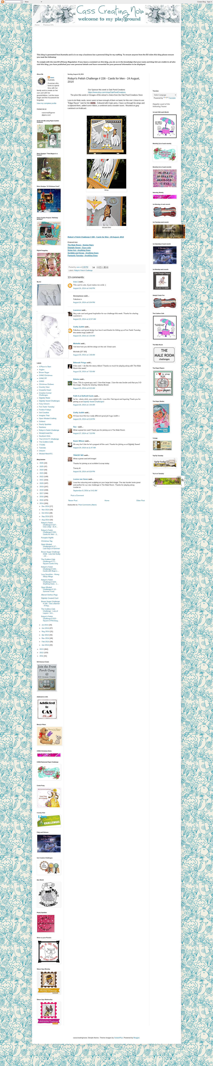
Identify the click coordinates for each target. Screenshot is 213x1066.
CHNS (41, 381)
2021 (42, 480)
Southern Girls (44, 436)
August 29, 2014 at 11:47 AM (84, 448)
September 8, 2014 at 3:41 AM (85, 491)
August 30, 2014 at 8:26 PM (84, 471)
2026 (42, 463)
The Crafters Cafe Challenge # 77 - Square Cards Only (49, 561)
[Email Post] (93, 267)
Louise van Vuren (80, 479)
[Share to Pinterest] (107, 267)
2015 (42, 500)
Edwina (76, 379)
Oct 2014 (45, 513)
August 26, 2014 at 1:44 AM (84, 405)
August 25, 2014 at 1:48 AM (84, 355)
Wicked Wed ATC (46, 454)
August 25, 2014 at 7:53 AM (84, 372)
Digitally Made (44, 398)
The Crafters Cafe (46, 442)
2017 (42, 493)
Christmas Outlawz (46, 384)
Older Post (140, 500)
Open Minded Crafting (47, 418)
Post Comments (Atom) (87, 505)
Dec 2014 (46, 506)
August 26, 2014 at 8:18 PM (84, 419)
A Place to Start (45, 367)
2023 (42, 473)
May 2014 (46, 631)
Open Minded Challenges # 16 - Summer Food (49, 589)
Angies (41, 370)
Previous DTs (48, 25)
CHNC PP (43, 378)
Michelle (76, 343)
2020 (42, 483)
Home (37, 25)
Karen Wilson (78, 441)
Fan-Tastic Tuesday (46, 407)
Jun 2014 (45, 628)
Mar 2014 (46, 638)
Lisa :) (76, 282)
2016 (42, 497)
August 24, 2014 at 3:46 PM (84, 288)
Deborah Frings (79, 363)
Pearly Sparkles (45, 424)
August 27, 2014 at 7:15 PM (84, 433)
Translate (172, 98)
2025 (42, 466)
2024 (42, 470)
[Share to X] (102, 267)
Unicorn (42, 451)
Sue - (75, 427)
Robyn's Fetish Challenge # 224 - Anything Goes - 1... (50, 582)
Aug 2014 (46, 520)
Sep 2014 (46, 516)
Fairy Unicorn (44, 404)
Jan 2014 (45, 645)
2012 (42, 652)
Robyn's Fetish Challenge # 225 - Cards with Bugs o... (50, 569)
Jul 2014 (45, 625)
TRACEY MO (78, 455)
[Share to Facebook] (105, 267)
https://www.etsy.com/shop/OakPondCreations (107, 92)
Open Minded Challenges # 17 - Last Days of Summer (50, 546)
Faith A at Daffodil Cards (83, 396)
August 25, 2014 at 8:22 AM (84, 388)
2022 (42, 476)
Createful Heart (45, 390)
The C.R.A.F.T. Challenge (49, 439)
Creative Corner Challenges (45, 394)
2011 (42, 656)
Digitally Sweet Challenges (93, 402)
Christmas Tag (46, 541)
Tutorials (42, 448)
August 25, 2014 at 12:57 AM (84, 319)
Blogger (136, 1038)
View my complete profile (46, 103)
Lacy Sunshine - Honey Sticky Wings (50, 575)
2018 (42, 490)
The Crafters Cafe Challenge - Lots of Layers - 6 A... (49, 611)
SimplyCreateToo (45, 433)
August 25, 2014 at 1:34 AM (84, 336)
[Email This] (98, 267)
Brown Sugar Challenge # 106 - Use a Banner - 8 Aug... (50, 603)
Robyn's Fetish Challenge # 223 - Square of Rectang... (50, 618)
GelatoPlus (118, 1038)
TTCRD (42, 445)
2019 (42, 487)
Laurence (77, 310)
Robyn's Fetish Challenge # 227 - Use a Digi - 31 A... (49, 525)
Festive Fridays (45, 410)
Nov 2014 (46, 510)
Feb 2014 (46, 642)
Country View (44, 387)
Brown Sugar (44, 372)
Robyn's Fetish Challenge (83, 270)
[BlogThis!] (100, 267)
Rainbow (42, 427)
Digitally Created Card (49, 598)
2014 (42, 503)
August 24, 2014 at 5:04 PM (84, 302)
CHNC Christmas (45, 375)
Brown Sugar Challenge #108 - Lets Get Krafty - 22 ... (50, 554)
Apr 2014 (45, 635)
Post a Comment (77, 495)
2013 (42, 649)
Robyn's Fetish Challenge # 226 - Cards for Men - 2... (49, 532)
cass (52, 77)
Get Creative (44, 413)
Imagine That (44, 415)
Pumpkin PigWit (47, 538)
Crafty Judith (78, 327)
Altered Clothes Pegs (49, 595)
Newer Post (72, 500)
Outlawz (42, 421)
